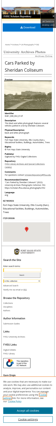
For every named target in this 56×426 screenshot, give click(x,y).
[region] (28, 401)
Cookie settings (28, 419)
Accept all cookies (28, 410)
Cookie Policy (14, 401)
